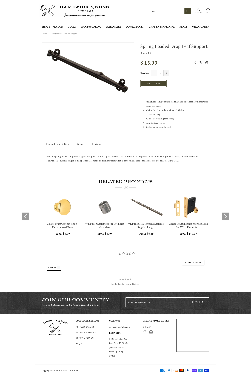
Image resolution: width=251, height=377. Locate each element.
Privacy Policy (85, 326)
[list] (125, 216)
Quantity (144, 72)
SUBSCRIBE (198, 302)
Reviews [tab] (52, 267)
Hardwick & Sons (69, 370)
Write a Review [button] (194, 262)
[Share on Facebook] (195, 62)
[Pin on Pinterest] (207, 62)
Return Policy (85, 337)
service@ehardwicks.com (119, 326)
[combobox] (170, 11)
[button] (208, 11)
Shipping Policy (86, 332)
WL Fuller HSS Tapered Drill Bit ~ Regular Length (146, 225)
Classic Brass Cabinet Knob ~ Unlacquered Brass (63, 225)
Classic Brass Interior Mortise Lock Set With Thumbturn (188, 225)
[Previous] (25, 216)
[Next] (225, 216)
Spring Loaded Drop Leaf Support (64, 33)
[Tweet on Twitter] (201, 62)
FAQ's (79, 343)
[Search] (187, 11)
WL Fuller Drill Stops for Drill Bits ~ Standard (104, 225)
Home (44, 33)
